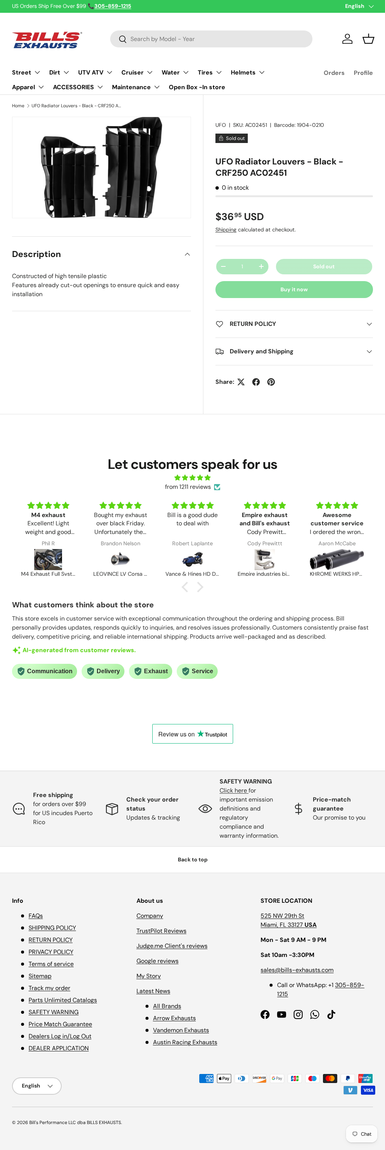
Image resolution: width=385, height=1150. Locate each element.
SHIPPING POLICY (52, 928)
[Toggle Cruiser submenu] (149, 72)
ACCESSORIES (73, 87)
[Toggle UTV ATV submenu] (109, 72)
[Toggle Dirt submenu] (66, 72)
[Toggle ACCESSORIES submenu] (100, 86)
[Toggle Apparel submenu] (40, 86)
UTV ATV (90, 72)
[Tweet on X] (241, 381)
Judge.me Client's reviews (172, 946)
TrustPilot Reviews (161, 931)
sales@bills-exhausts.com (297, 970)
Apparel (23, 87)
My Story (148, 976)
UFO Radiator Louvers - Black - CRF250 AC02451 (77, 106)
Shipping (225, 229)
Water (171, 72)
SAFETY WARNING (54, 1012)
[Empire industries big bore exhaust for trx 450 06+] (265, 559)
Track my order (49, 988)
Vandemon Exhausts (181, 1030)
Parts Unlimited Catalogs (63, 1000)
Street (21, 72)
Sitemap (40, 976)
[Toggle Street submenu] (37, 72)
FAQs (36, 916)
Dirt (54, 72)
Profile (363, 73)
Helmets (243, 72)
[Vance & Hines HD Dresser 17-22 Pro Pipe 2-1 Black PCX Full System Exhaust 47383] (192, 559)
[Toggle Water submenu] (185, 72)
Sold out (324, 266)
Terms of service (51, 964)
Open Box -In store (197, 87)
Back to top (193, 859)
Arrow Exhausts (174, 1018)
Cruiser (132, 72)
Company (149, 916)
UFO (220, 125)
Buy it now (294, 289)
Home (18, 106)
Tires (205, 72)
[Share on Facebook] (256, 381)
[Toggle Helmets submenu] (261, 72)
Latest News (153, 991)
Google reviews (157, 961)
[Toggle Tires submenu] (218, 72)
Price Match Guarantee (60, 1024)
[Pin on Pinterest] (271, 381)
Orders (334, 73)
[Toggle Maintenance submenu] (156, 86)
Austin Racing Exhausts (185, 1042)
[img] (192, 477)
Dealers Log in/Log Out (60, 1036)
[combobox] (211, 38)
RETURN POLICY (51, 940)
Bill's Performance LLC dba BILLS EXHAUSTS (75, 1123)
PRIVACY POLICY (51, 952)
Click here (234, 790)
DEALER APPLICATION (59, 1048)
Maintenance (131, 87)
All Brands (167, 1006)
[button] (368, 38)
